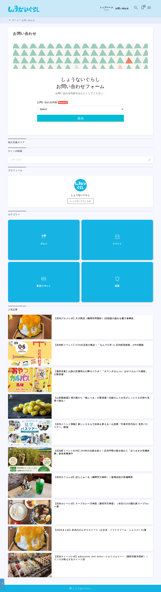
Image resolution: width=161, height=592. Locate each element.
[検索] (149, 160)
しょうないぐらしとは (80, 201)
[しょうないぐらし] (24, 8)
